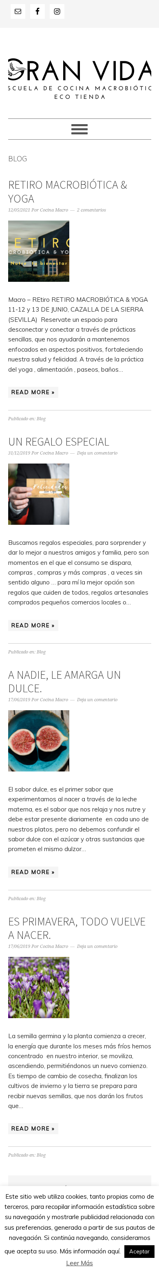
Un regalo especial (58, 441)
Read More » (33, 392)
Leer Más (79, 1263)
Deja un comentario (97, 453)
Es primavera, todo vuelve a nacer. (77, 928)
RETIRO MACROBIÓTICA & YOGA (67, 191)
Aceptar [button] (139, 1251)
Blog (41, 418)
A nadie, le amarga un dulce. (64, 681)
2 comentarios (91, 210)
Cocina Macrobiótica (79, 69)
